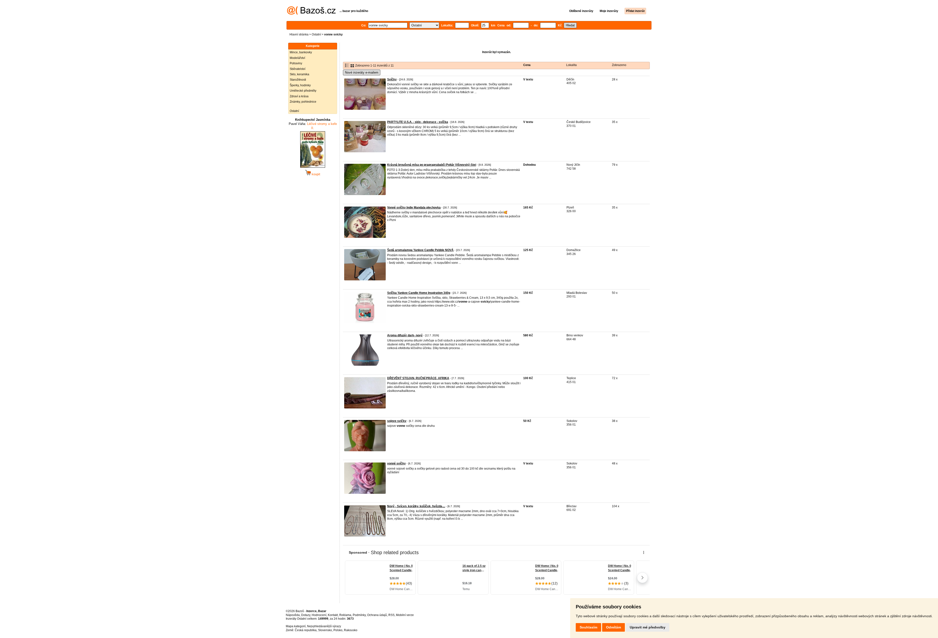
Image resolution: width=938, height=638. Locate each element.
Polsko (337, 630)
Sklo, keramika (299, 74)
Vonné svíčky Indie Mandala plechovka (414, 207)
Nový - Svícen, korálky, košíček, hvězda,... (416, 506)
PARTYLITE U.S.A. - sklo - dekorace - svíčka (417, 122)
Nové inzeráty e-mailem (361, 72)
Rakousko (350, 630)
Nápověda (293, 615)
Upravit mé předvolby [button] (647, 627)
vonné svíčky (396, 463)
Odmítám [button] (613, 627)
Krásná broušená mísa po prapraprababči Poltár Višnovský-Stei (431, 164)
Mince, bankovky (301, 52)
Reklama (345, 615)
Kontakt (333, 615)
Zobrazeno (619, 65)
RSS (391, 615)
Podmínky (359, 615)
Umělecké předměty (303, 90)
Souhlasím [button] (588, 627)
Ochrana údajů (377, 615)
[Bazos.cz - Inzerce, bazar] (311, 13)
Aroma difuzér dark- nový (405, 335)
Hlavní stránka (299, 34)
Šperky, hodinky (300, 85)
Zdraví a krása (299, 96)
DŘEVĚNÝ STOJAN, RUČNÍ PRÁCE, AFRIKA (418, 378)
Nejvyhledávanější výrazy (324, 626)
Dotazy (305, 615)
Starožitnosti (298, 79)
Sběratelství (297, 69)
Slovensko (325, 630)
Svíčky (392, 79)
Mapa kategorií (296, 626)
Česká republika (306, 630)
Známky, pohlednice (303, 101)
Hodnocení (319, 615)
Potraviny (296, 63)
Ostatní (316, 34)
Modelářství (297, 58)
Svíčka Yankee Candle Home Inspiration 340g (418, 293)
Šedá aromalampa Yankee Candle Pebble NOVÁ (420, 250)
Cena (527, 65)
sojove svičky (396, 421)
